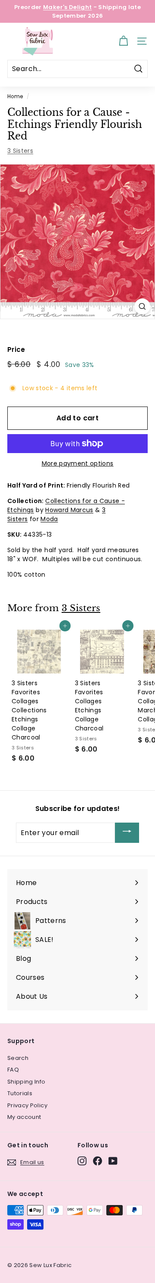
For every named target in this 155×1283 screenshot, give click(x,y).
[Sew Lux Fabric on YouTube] (113, 1160)
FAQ (13, 1070)
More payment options (78, 463)
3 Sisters (20, 150)
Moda (49, 519)
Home (15, 96)
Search (17, 1058)
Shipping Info (26, 1082)
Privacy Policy (27, 1105)
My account (24, 1117)
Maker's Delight (67, 7)
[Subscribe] (127, 833)
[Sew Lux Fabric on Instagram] (82, 1160)
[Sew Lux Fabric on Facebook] (97, 1160)
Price (16, 349)
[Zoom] (142, 306)
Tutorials (19, 1093)
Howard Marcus (69, 510)
